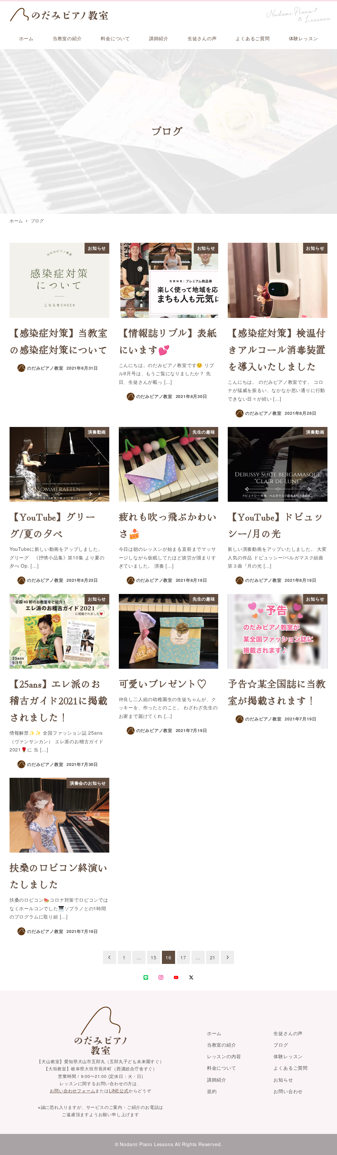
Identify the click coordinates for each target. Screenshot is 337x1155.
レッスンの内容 (224, 1056)
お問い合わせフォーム (72, 1090)
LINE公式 (119, 1090)
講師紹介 (216, 1079)
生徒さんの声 (288, 1033)
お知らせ (283, 1079)
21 (213, 957)
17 (183, 957)
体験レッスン (288, 1056)
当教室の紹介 (221, 1044)
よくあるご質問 (290, 1067)
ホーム (214, 1033)
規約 (212, 1091)
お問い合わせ (288, 1091)
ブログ (280, 1044)
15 (154, 957)
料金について (221, 1067)
